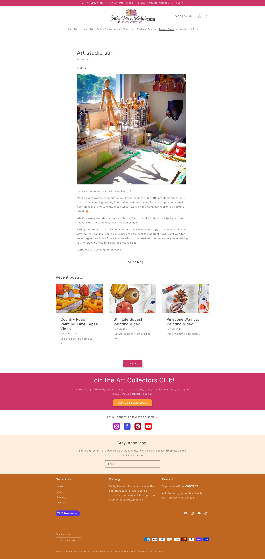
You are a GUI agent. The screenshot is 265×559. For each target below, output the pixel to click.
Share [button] (83, 68)
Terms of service (138, 551)
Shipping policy (156, 551)
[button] (73, 29)
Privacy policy (121, 551)
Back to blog (134, 262)
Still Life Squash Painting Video (128, 321)
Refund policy (106, 551)
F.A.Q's (59, 492)
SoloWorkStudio (71, 551)
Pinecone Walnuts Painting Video (183, 321)
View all (132, 363)
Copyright (61, 502)
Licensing (61, 497)
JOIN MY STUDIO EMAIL (132, 402)
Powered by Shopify (88, 551)
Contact (60, 486)
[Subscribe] (156, 464)
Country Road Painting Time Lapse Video (79, 324)
